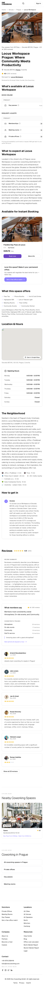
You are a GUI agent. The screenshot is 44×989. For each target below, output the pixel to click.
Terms (15, 983)
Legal (25, 951)
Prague (18, 10)
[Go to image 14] (31, 41)
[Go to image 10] (24, 41)
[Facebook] (2, 970)
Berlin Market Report (31, 945)
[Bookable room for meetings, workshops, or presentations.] (20, 130)
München (27, 923)
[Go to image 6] (17, 41)
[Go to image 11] (26, 41)
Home (4, 10)
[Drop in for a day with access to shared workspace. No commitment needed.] (18, 105)
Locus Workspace (17, 77)
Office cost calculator (31, 942)
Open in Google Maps (33, 357)
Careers (4, 945)
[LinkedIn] (11, 970)
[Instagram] (5, 970)
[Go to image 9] (22, 41)
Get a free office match (16, 279)
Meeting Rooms (7, 914)
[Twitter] (8, 970)
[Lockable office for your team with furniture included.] (20, 136)
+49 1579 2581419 (8, 961)
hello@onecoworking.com (10, 964)
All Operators (28, 917)
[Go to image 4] (14, 41)
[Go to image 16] (34, 41)
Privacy (21, 983)
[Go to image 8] (21, 41)
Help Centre (28, 936)
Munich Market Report (31, 948)
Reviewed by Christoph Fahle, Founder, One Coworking (18, 80)
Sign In (38, 3)
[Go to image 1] (9, 41)
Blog (25, 939)
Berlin (26, 920)
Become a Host (7, 942)
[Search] (23, 3)
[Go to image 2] (10, 41)
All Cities (27, 911)
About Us (5, 936)
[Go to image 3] (12, 41)
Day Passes (6, 917)
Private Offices (7, 911)
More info (31, 256)
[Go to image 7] (19, 41)
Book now (12, 256)
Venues (11, 10)
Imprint (28, 983)
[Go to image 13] (29, 41)
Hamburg (27, 926)
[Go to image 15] (33, 41)
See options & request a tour (14, 642)
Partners (4, 939)
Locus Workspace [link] (30, 10)
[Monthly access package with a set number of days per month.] (20, 123)
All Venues (27, 914)
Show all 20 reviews (11, 771)
